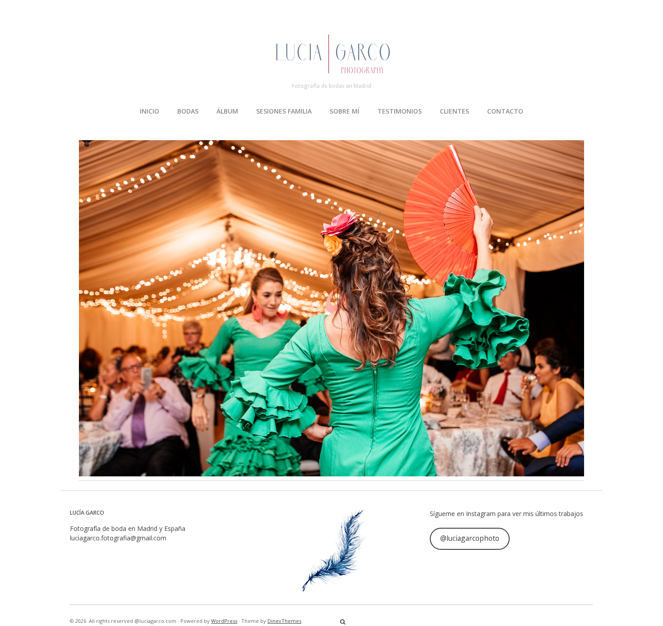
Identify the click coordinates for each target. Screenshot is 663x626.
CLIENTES (454, 111)
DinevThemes (284, 620)
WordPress (224, 620)
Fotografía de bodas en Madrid (331, 86)
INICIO (149, 111)
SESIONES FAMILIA (284, 111)
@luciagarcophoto (469, 538)
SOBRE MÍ (344, 111)
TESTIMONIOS (400, 111)
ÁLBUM (227, 111)
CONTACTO (505, 111)
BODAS (187, 111)
